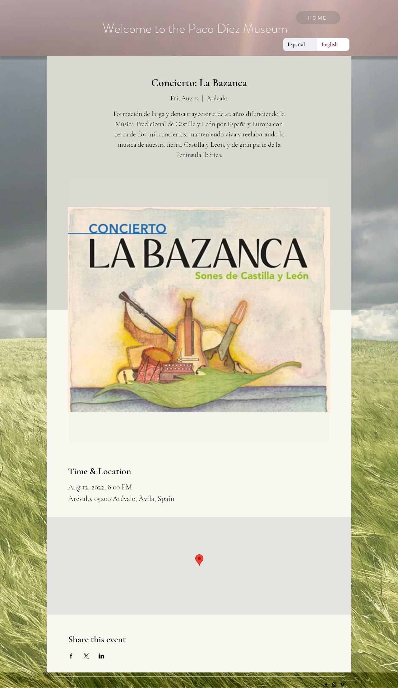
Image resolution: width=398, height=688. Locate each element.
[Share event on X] (86, 656)
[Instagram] (334, 684)
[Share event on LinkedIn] (101, 656)
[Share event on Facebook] (71, 656)
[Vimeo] (342, 684)
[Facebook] (326, 684)
